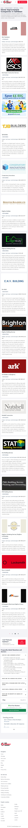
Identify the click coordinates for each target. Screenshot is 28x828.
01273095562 (5, 606)
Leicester (16, 815)
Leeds (15, 813)
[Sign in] (15, 2)
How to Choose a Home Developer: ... (13, 719)
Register (2, 765)
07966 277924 (5, 334)
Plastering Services (4, 786)
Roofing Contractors (5, 790)
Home (2, 754)
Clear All (22, 700)
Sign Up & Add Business (14, 710)
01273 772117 (5, 291)
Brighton (3, 77)
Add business (22, 642)
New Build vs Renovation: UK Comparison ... (14, 724)
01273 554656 (5, 455)
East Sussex (8, 41)
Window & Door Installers (6, 783)
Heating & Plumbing (5, 792)
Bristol (2, 814)
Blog (2, 763)
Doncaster (3, 820)
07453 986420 (5, 494)
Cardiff (2, 816)
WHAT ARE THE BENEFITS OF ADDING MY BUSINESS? (12, 694)
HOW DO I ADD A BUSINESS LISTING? (11, 655)
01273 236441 (5, 376)
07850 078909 (5, 250)
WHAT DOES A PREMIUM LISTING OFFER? (12, 689)
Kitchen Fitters (3, 777)
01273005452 (5, 538)
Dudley (15, 804)
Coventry (2, 818)
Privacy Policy (3, 769)
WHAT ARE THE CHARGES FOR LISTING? (12, 678)
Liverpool (16, 817)
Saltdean (3, 41)
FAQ (2, 767)
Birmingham (3, 807)
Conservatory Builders (5, 797)
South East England (14, 41)
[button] (25, 700)
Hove (3, 457)
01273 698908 (5, 213)
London (15, 820)
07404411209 (5, 572)
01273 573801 (5, 137)
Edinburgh (16, 806)
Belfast (2, 805)
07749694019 (5, 39)
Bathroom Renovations (5, 779)
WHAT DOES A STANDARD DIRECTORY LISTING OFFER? (13, 683)
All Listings (3, 756)
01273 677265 (5, 75)
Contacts (2, 760)
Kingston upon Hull (18, 811)
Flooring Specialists (4, 788)
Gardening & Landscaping (6, 795)
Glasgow (16, 808)
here (7, 657)
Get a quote (3, 758)
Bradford (2, 811)
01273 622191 (5, 417)
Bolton (2, 809)
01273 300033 (5, 177)
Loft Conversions (4, 781)
